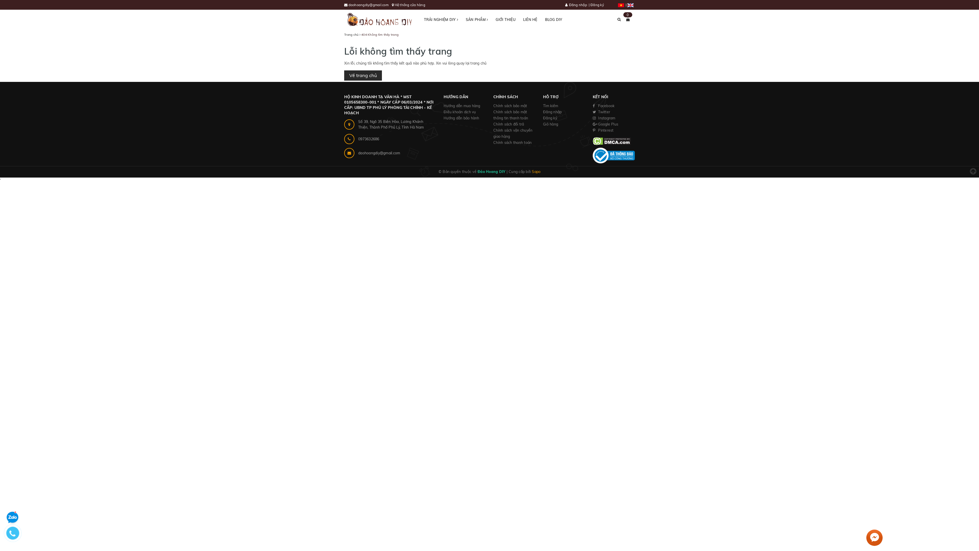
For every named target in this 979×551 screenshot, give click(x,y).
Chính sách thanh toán (512, 142)
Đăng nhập (578, 5)
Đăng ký (597, 5)
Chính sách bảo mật (510, 106)
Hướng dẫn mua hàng (462, 106)
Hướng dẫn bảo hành (461, 118)
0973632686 (368, 139)
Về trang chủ (363, 75)
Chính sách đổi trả (508, 124)
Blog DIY (553, 19)
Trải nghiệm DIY (440, 19)
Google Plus (607, 124)
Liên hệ (530, 19)
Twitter (603, 112)
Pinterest (605, 130)
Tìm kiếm (550, 106)
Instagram (606, 118)
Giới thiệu (506, 19)
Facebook (605, 106)
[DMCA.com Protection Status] (612, 141)
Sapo (536, 171)
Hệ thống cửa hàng (410, 5)
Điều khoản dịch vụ (460, 112)
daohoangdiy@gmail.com (369, 5)
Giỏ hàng (550, 124)
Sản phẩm (476, 19)
